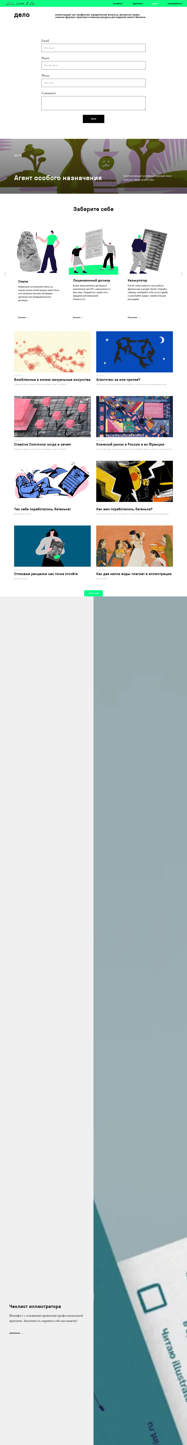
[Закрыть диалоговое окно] (183, 4)
